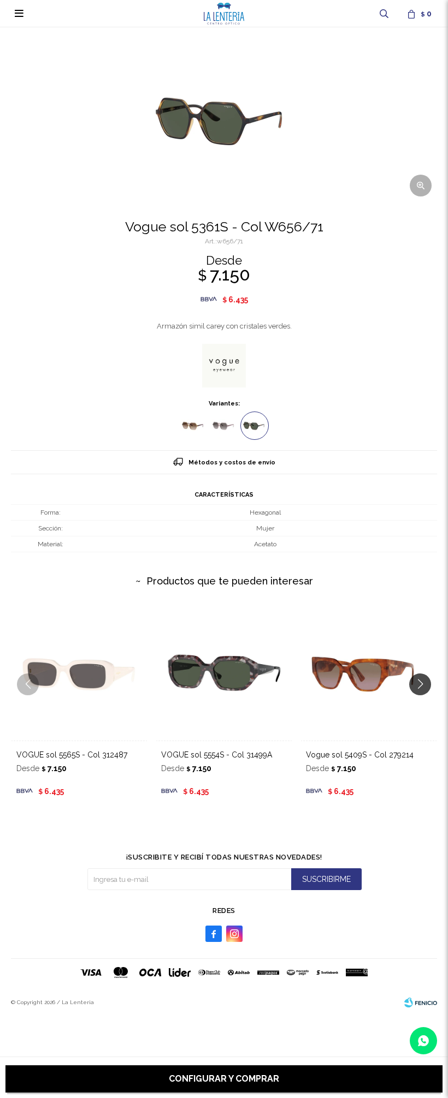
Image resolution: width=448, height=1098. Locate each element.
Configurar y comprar (224, 1078)
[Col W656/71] (254, 425)
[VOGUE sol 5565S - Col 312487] (79, 672)
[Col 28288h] (224, 425)
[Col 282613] (193, 425)
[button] (384, 13)
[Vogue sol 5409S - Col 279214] (368, 672)
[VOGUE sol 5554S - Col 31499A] (224, 672)
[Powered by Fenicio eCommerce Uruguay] (420, 1002)
